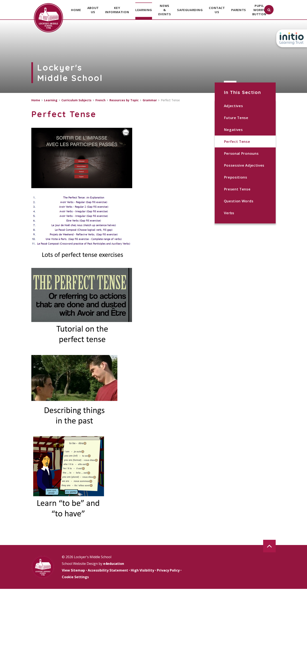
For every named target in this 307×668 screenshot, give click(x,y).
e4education (113, 563)
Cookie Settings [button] (75, 577)
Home (35, 100)
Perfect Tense (237, 141)
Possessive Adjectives (244, 165)
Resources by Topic (124, 100)
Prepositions (235, 177)
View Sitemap (73, 570)
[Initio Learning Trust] (291, 38)
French (100, 100)
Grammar (150, 100)
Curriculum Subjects (76, 100)
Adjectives (233, 105)
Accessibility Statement (108, 570)
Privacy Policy (168, 570)
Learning (50, 100)
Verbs (229, 212)
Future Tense (236, 117)
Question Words (239, 201)
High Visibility (142, 570)
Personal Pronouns (241, 153)
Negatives (233, 129)
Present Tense (237, 189)
